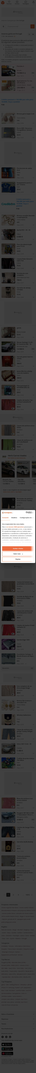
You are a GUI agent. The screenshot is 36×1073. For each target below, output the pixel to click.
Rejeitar (18, 559)
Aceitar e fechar (18, 548)
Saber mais (17, 554)
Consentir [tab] (5, 517)
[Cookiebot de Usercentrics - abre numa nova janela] (26, 512)
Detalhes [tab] (14, 517)
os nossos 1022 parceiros (15, 527)
